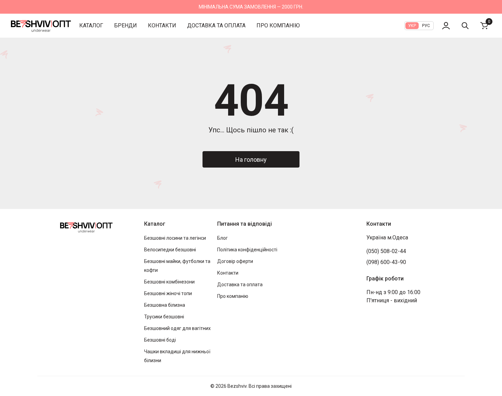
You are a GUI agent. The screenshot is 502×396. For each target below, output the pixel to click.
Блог (222, 238)
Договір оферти (235, 261)
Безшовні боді (160, 340)
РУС (426, 25)
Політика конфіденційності (247, 249)
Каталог (91, 25)
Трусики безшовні (164, 316)
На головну (251, 159)
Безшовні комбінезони (169, 282)
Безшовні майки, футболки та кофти (177, 266)
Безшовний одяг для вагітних (177, 328)
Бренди (125, 25)
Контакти (162, 25)
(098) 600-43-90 (386, 262)
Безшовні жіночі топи (168, 293)
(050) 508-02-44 (386, 251)
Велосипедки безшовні (170, 249)
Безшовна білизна (164, 305)
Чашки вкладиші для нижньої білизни (177, 356)
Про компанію (278, 25)
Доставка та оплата (216, 25)
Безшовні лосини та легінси (175, 238)
